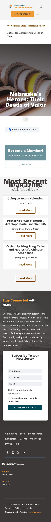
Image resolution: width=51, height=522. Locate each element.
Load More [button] (26, 278)
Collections (11, 433)
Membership (35, 433)
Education (11, 438)
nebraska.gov (35, 512)
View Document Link (24, 129)
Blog (22, 433)
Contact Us (6, 484)
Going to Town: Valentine (25, 198)
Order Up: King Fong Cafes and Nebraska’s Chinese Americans (25, 249)
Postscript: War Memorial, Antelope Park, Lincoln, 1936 (25, 222)
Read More (26, 210)
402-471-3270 (8, 474)
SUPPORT (6, 481)
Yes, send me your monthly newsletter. (22, 399)
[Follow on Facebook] (7, 452)
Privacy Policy (12, 444)
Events (23, 438)
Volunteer (35, 438)
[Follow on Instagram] (13, 452)
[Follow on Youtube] (23, 452)
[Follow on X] (18, 452)
